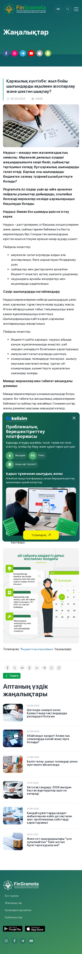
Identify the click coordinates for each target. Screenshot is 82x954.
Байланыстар (13, 917)
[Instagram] (59, 668)
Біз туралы (12, 895)
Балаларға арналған (18, 910)
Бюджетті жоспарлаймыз (37, 649)
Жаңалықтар (13, 902)
